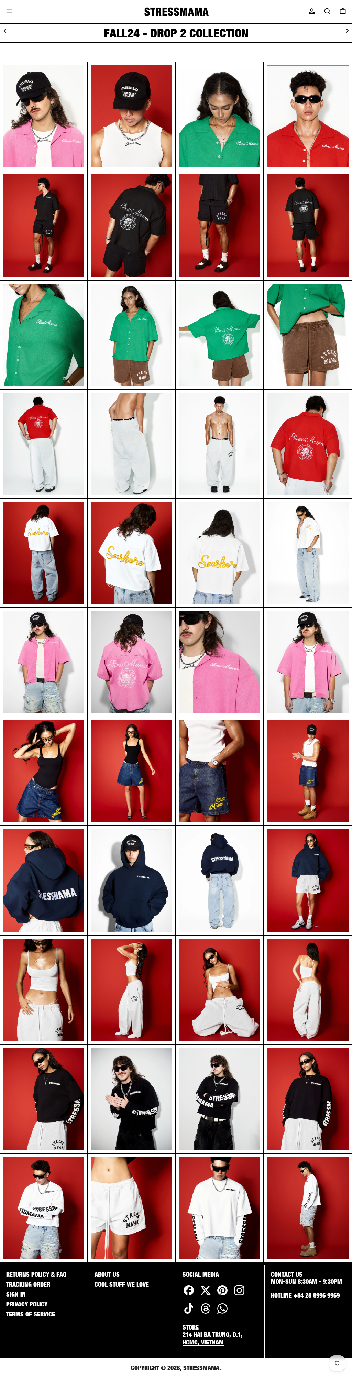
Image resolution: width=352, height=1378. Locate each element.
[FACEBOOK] (189, 1295)
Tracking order (28, 1284)
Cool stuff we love (122, 1284)
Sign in (16, 1294)
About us (107, 1274)
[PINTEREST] (222, 1295)
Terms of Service (30, 1314)
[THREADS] (205, 1313)
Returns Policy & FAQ (36, 1274)
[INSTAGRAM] (239, 1295)
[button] (327, 11)
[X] (205, 1295)
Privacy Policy (26, 1304)
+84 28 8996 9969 (317, 1295)
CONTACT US (286, 1274)
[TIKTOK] (189, 1313)
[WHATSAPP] (222, 1313)
